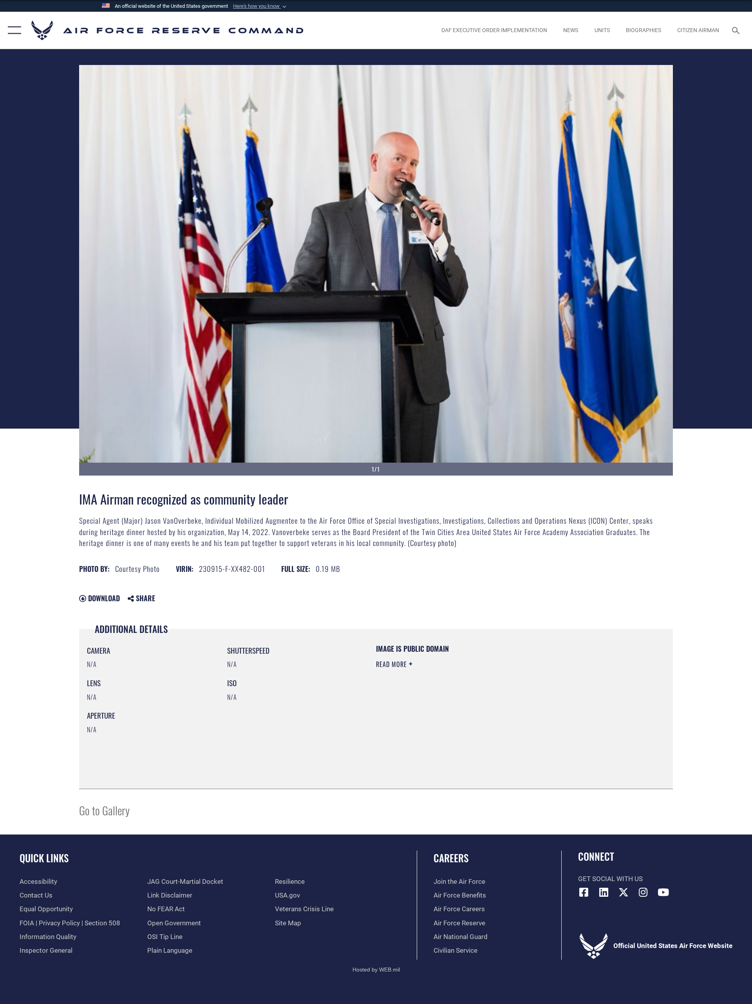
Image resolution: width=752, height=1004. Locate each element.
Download (103, 598)
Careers (451, 858)
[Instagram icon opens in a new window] (643, 892)
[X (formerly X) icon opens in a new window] (623, 892)
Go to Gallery (104, 810)
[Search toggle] (736, 30)
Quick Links (44, 858)
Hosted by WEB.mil (376, 969)
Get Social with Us (610, 879)
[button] (260, 6)
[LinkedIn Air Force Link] (603, 892)
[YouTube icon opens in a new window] (663, 892)
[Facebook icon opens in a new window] (584, 892)
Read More (392, 664)
